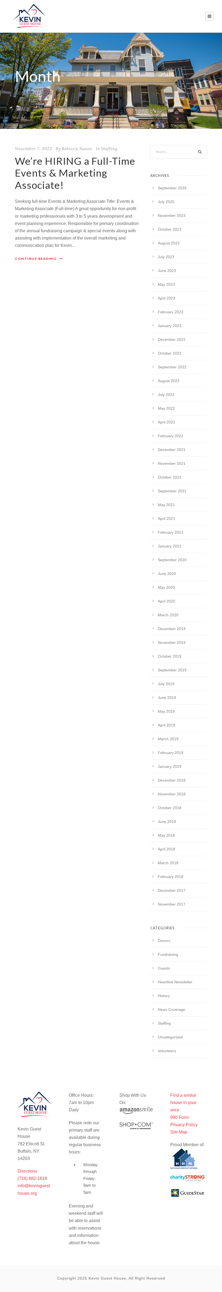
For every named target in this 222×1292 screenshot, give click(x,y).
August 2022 (168, 381)
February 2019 (170, 753)
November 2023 (171, 215)
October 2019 (169, 656)
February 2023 (170, 312)
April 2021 (166, 518)
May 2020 (166, 587)
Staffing (109, 148)
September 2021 (172, 491)
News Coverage (171, 1009)
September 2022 (172, 367)
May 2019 (166, 711)
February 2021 (170, 532)
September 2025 (172, 188)
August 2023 (168, 243)
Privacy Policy (184, 1124)
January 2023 (169, 326)
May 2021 (166, 505)
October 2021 (169, 477)
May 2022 (166, 408)
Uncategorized (170, 1037)
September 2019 (172, 670)
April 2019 (166, 725)
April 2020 (166, 601)
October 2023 (169, 229)
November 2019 (171, 642)
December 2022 (171, 339)
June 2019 (167, 697)
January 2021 (169, 546)
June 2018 (167, 821)
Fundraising (168, 954)
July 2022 (166, 394)
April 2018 (166, 849)
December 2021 (171, 450)
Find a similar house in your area (183, 1102)
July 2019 (166, 684)
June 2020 (167, 573)
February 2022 (170, 436)
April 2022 (166, 422)
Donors (164, 940)
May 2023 (166, 284)
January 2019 (169, 766)
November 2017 (171, 904)
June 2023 (167, 270)
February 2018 (170, 876)
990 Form (179, 1117)
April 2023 (166, 298)
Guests (164, 968)
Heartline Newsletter (175, 982)
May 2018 (166, 835)
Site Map (178, 1132)
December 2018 (171, 780)
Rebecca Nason (77, 148)
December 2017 (171, 890)
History (164, 996)
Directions (27, 1171)
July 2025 (166, 202)
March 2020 (168, 615)
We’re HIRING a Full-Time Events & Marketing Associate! (75, 173)
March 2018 (168, 863)
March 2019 (168, 739)
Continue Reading (35, 259)
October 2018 (169, 808)
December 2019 (171, 629)
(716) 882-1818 (32, 1178)
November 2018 (171, 794)
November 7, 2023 (33, 148)
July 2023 (166, 257)
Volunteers (167, 1051)
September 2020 (172, 560)
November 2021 (171, 463)
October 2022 (169, 353)
